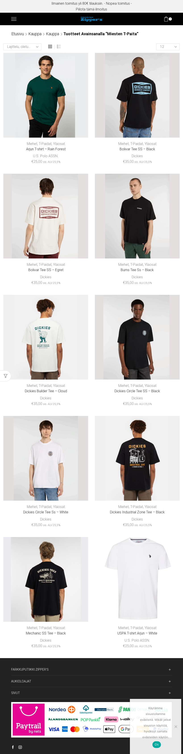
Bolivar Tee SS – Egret (45, 270)
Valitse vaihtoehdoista (45, 130)
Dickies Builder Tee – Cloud (46, 391)
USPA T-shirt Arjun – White (137, 633)
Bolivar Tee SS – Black (137, 149)
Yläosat (59, 144)
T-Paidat (45, 144)
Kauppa (35, 33)
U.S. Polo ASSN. (45, 156)
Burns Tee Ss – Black (137, 270)
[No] (175, 726)
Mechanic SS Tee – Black (46, 633)
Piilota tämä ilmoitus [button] (91, 9)
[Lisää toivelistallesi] (71, 130)
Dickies (137, 156)
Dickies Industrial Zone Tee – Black (137, 512)
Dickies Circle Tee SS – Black (137, 391)
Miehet (32, 144)
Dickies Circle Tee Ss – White (45, 512)
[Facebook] (13, 747)
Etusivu (17, 33)
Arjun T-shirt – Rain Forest (46, 149)
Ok (157, 744)
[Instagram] (20, 747)
